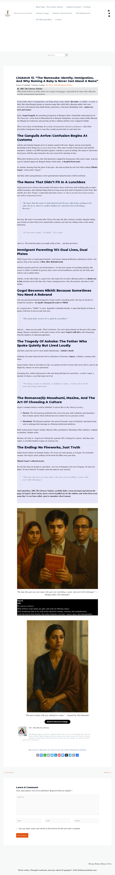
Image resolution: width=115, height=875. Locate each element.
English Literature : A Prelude (79, 7)
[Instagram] (109, 16)
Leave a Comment (23, 85)
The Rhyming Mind (44, 19)
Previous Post (9, 772)
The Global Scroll (83, 13)
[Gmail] (59, 755)
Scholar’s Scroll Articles (62, 13)
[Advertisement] (57, 36)
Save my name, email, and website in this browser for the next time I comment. (49, 828)
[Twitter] (109, 13)
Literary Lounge (42, 13)
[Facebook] (109, 11)
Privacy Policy (94, 864)
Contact (58, 19)
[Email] (48, 755)
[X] (66, 755)
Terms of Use (106, 864)
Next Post (107, 772)
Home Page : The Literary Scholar (49, 7)
